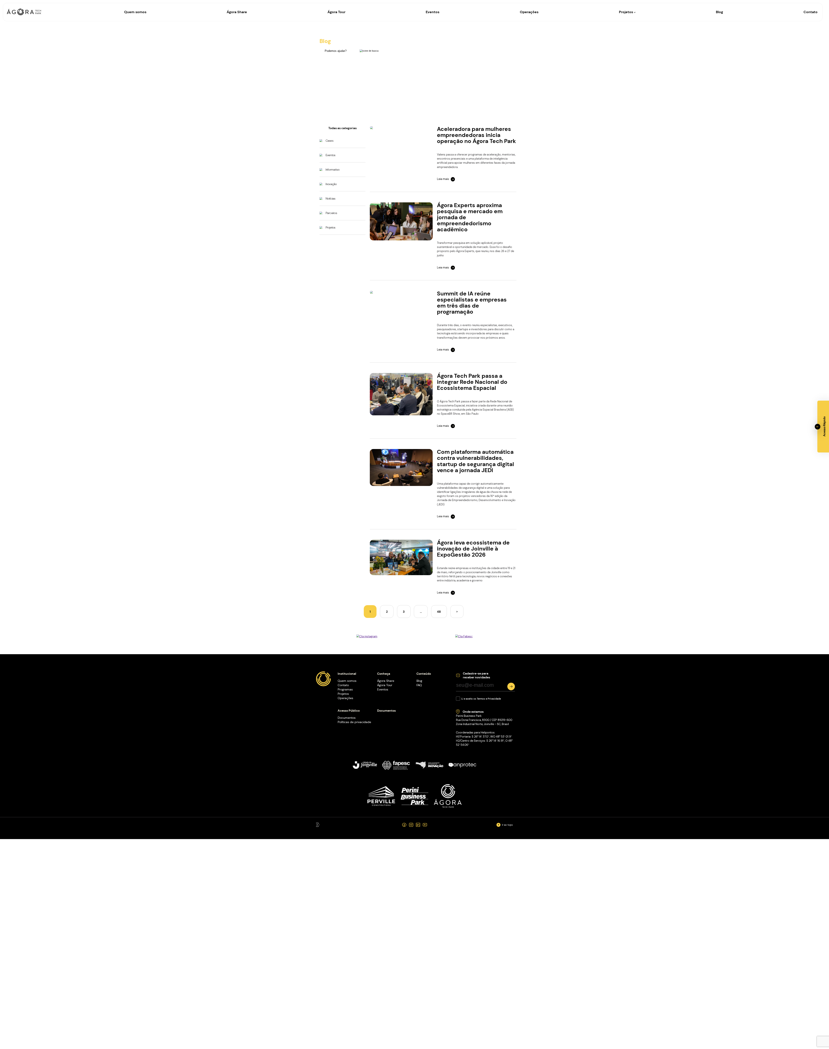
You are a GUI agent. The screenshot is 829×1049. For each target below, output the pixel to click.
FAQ (419, 685)
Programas (345, 689)
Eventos (432, 12)
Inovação (331, 184)
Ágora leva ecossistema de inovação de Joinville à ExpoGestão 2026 (473, 548)
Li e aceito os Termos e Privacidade (481, 698)
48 (439, 612)
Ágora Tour (336, 12)
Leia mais (443, 179)
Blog (719, 12)
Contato (811, 12)
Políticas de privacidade (354, 722)
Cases (329, 141)
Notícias (330, 198)
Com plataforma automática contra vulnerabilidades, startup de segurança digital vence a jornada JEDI (475, 461)
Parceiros (331, 213)
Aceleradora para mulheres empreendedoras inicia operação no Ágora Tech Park (476, 135)
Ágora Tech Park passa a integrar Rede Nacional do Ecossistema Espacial (472, 382)
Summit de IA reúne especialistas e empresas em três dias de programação (472, 302)
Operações (529, 12)
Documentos (347, 718)
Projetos (626, 12)
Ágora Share (237, 12)
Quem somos (135, 12)
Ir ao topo (507, 824)
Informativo (333, 169)
